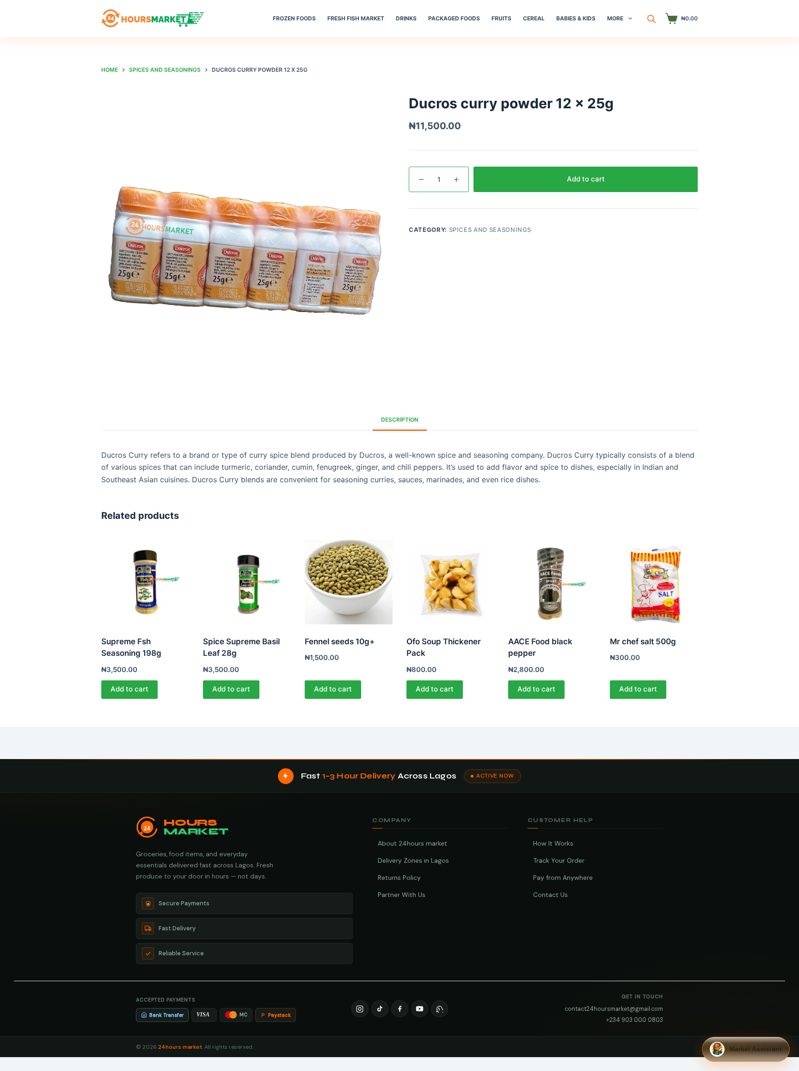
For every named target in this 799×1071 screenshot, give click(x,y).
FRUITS (501, 18)
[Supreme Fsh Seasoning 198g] (145, 580)
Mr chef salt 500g (643, 641)
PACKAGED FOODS (454, 18)
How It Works (553, 843)
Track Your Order (558, 860)
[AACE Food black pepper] (552, 580)
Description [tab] (399, 419)
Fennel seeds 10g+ (340, 641)
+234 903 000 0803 (634, 1020)
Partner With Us (401, 894)
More (615, 18)
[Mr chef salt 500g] (654, 580)
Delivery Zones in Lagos (413, 860)
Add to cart (586, 178)
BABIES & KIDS (576, 18)
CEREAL (534, 18)
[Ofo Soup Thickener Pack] (450, 580)
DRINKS (406, 18)
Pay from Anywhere (563, 877)
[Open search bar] (651, 19)
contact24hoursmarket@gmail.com (614, 1009)
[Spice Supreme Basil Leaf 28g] (247, 580)
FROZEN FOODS (294, 18)
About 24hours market (412, 843)
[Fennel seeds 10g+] (349, 580)
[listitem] (360, 1008)
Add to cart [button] (129, 689)
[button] (746, 1049)
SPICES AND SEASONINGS (490, 229)
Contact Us (550, 894)
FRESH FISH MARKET (355, 18)
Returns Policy (399, 877)
